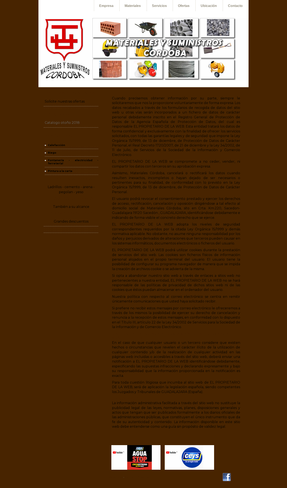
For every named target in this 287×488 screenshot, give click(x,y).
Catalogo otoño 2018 (62, 123)
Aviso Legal (116, 477)
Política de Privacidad (137, 477)
